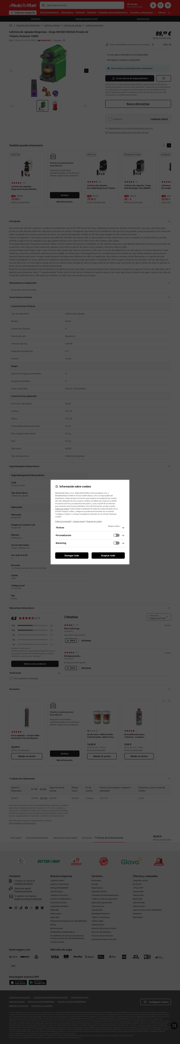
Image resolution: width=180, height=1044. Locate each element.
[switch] (116, 535)
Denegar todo (72, 555)
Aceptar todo (108, 555)
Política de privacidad (63, 521)
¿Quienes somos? (79, 521)
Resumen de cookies (94, 521)
